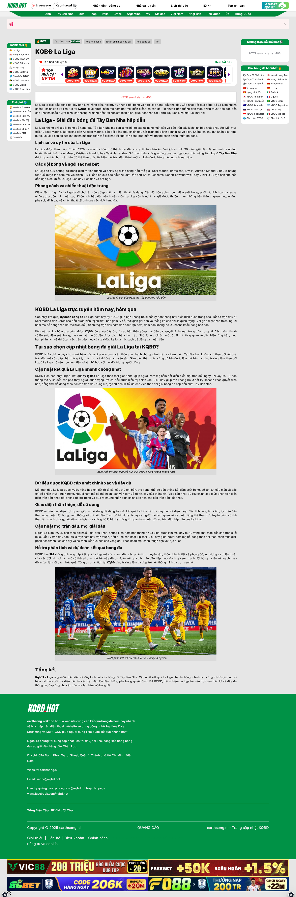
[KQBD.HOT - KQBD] (17, 5)
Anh (48, 14)
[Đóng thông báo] (285, 24)
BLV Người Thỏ (62, 810)
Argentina (134, 14)
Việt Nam (177, 14)
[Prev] (61, 74)
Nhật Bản (194, 14)
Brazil (118, 14)
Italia (105, 14)
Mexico (160, 14)
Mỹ (148, 14)
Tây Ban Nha (64, 14)
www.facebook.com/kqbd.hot (47, 793)
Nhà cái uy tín (146, 5)
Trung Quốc (242, 14)
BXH (206, 5)
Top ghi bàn (236, 5)
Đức (81, 14)
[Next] (229, 74)
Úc (227, 14)
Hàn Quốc (213, 14)
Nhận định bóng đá (106, 5)
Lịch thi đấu (179, 5)
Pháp (93, 14)
